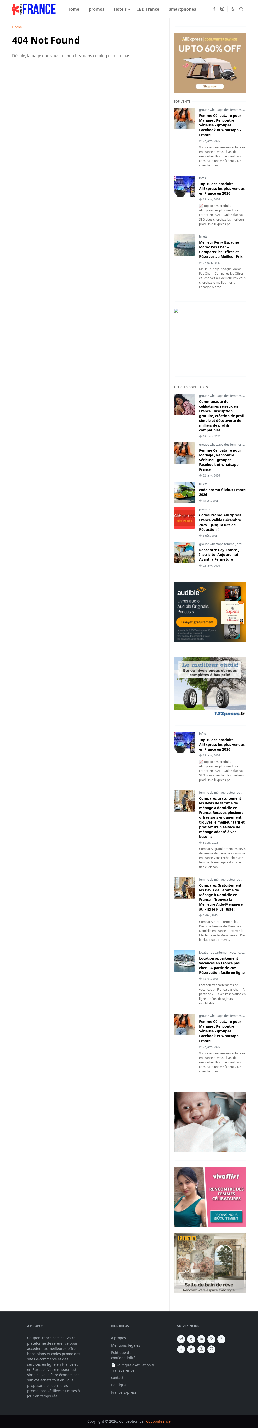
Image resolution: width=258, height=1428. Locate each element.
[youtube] (221, 1339)
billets (203, 236)
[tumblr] (191, 1339)
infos (202, 178)
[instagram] (222, 9)
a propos (118, 1337)
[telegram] (181, 1339)
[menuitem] (73, 9)
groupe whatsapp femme (217, 544)
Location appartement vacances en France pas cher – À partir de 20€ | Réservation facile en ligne (222, 965)
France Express (124, 1392)
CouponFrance (158, 1421)
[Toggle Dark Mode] (233, 9)
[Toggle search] (241, 9)
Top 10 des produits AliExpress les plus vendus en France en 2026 (222, 188)
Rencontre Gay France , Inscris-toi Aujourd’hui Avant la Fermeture (219, 554)
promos (204, 509)
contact (117, 1377)
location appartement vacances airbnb (226, 952)
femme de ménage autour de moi (223, 792)
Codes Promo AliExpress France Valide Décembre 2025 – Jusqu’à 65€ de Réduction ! (220, 522)
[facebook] (214, 9)
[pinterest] (211, 1339)
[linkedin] (201, 1339)
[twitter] (191, 1349)
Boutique (118, 1384)
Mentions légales (125, 1345)
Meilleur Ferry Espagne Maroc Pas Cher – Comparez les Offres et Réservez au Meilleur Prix (221, 249)
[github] (211, 1349)
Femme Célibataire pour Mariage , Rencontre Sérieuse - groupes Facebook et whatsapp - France (220, 125)
